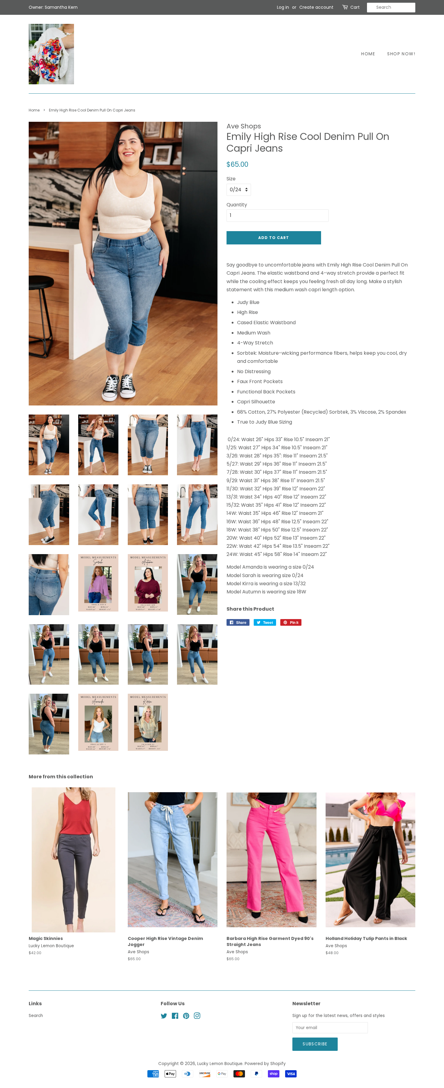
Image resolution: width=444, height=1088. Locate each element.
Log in (283, 7)
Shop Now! (401, 54)
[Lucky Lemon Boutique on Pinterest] (186, 1017)
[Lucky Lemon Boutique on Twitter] (164, 1017)
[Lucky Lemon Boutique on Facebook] (175, 1017)
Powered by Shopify (265, 1064)
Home (368, 54)
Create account (316, 7)
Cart (355, 7)
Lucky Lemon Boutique (220, 1064)
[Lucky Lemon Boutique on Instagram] (197, 1017)
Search (36, 1016)
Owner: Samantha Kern (53, 7)
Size (231, 178)
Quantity (237, 204)
